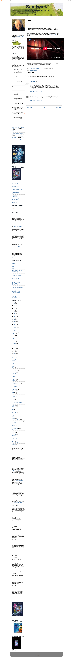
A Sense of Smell (15, 183)
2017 (14, 316)
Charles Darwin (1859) (16, 246)
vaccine (13, 439)
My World (14, 412)
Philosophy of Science (16, 416)
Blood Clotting (14, 187)
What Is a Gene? (15, 266)
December (15, 327)
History (13, 399)
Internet (13, 403)
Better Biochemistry (15, 186)
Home (44, 107)
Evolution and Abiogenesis (16, 275)
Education (14, 379)
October (14, 330)
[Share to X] (47, 68)
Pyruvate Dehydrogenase (16, 198)
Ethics (13, 382)
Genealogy (14, 190)
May (14, 338)
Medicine (13, 408)
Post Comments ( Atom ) (36, 109)
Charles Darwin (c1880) (18, 226)
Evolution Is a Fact (15, 263)
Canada (13, 367)
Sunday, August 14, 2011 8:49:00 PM (36, 91)
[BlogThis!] (46, 68)
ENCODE (14, 380)
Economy (14, 377)
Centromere (14, 372)
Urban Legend (14, 438)
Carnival (13, 369)
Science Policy (14, 431)
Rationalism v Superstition (34, 70)
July (14, 335)
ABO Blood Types (15, 185)
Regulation (14, 422)
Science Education (15, 428)
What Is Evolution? (15, 286)
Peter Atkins (14, 257)
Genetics (13, 393)
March (14, 341)
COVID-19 (14, 374)
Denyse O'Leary (53, 34)
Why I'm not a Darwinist (16, 272)
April (14, 340)
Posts (15, 206)
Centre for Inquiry (15, 370)
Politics (13, 418)
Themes (13, 435)
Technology (14, 434)
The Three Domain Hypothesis (17, 200)
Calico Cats (14, 296)
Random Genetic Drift (15, 278)
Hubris (29, 26)
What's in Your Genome (16, 442)
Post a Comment (31, 102)
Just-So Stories (14, 264)
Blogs (13, 364)
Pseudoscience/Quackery (16, 419)
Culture (13, 376)
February (14, 343)
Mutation (13, 193)
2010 (14, 346)
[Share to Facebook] (49, 68)
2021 (14, 310)
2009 (14, 348)
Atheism (13, 360)
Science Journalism (15, 429)
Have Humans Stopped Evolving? (17, 287)
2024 (14, 305)
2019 (14, 313)
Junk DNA (14, 405)
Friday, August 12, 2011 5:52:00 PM (36, 77)
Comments (15, 208)
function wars (14, 386)
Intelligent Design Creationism (17, 402)
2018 (14, 314)
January (14, 344)
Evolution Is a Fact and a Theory (17, 284)
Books (13, 366)
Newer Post (29, 107)
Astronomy (14, 359)
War (13, 441)
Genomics (14, 396)
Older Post (58, 107)
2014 (14, 321)
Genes (13, 392)
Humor (13, 400)
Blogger (38, 655)
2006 (14, 353)
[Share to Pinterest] (50, 68)
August (14, 333)
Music (13, 409)
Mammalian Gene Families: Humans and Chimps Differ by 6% (18, 289)
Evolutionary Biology (16, 383)
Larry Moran (33, 68)
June (14, 336)
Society (13, 432)
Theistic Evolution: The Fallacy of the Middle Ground (17, 271)
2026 (14, 302)
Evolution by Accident (16, 274)
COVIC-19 (14, 373)
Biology (13, 363)
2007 (14, 351)
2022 (14, 308)
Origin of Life (14, 415)
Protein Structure (15, 196)
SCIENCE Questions (15, 199)
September (15, 332)
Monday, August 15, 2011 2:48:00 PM (36, 100)
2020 (14, 311)
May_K (31, 95)
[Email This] (45, 68)
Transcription (14, 202)
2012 (14, 324)
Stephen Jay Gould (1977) (15, 470)
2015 (14, 319)
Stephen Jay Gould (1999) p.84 (18, 502)
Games (13, 387)
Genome (13, 395)
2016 (14, 318)
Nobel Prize (14, 413)
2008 (14, 350)
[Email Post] (52, 68)
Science (13, 425)
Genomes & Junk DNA (16, 192)
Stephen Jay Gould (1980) (19, 480)
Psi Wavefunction (33, 81)
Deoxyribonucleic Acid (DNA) (17, 189)
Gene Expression (15, 389)
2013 (14, 322)
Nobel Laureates (15, 195)
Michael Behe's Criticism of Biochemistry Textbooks (16, 292)
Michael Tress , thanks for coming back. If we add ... (17, 134)
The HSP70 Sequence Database (17, 297)
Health (13, 398)
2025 (14, 303)
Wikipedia (14, 444)
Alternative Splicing (15, 357)
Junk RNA (14, 406)
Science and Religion (15, 426)
